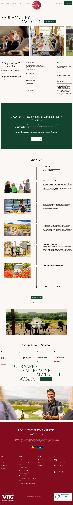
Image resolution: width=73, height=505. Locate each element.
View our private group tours (42, 302)
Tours (7, 3)
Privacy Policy (58, 466)
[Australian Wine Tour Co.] (36, 5)
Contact (27, 3)
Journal (20, 3)
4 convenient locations (65, 75)
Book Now (68, 3)
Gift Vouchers (59, 3)
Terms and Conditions (61, 463)
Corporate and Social (25, 473)
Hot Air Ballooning (24, 476)
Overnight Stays (23, 470)
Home (2, 3)
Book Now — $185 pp (49, 21)
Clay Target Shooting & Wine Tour (27, 479)
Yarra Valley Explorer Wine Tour (27, 463)
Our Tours (4, 463)
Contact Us (41, 466)
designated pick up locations (54, 169)
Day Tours (22, 460)
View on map (3, 364)
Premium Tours (23, 467)
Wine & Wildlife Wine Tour (27, 483)
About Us (14, 3)
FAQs (56, 460)
